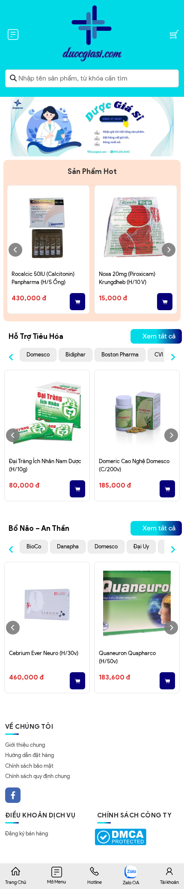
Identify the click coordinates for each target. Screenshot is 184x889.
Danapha (68, 546)
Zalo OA (131, 883)
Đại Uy (141, 546)
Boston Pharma (120, 354)
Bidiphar (75, 354)
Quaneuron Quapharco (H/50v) (127, 657)
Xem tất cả (158, 336)
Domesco (38, 354)
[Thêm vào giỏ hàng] (77, 301)
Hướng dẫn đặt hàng (29, 755)
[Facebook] (13, 795)
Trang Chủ (15, 882)
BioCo (34, 546)
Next (168, 250)
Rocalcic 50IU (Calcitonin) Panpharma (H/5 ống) (43, 278)
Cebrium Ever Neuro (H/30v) (43, 653)
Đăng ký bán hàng (26, 833)
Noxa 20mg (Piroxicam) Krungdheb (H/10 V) (127, 278)
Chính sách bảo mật (29, 766)
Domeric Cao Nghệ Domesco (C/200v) (134, 465)
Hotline (94, 882)
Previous (15, 250)
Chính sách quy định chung (37, 776)
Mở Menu (56, 882)
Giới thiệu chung (25, 745)
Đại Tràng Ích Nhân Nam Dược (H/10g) (45, 465)
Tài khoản (169, 882)
